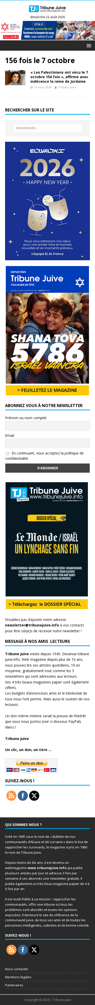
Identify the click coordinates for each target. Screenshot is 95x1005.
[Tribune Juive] (47, 13)
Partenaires (14, 985)
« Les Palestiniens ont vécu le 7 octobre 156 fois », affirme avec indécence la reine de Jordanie (59, 77)
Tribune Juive (67, 87)
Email (9, 435)
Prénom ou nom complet (26, 417)
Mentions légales (18, 977)
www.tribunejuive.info (47, 868)
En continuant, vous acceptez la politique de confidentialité (44, 456)
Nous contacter (16, 969)
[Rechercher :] (47, 128)
